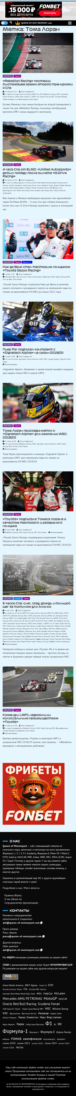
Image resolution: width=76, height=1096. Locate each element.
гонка (39, 185)
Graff (38, 183)
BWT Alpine (31, 985)
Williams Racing (60, 1008)
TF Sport (56, 623)
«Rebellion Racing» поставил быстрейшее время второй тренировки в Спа (38, 84)
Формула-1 (15, 1031)
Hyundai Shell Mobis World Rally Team (19, 994)
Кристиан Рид (30, 631)
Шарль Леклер (63, 1032)
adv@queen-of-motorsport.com (21, 922)
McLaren (59, 993)
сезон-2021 (23, 1043)
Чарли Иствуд (36, 641)
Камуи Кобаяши (18, 631)
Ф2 (55, 1024)
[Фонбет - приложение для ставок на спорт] (38, 10)
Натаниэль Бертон (42, 634)
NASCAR (63, 998)
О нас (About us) (13, 899)
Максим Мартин (54, 631)
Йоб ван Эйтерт (54, 628)
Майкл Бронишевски (17, 188)
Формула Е (27, 262)
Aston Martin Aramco (13, 985)
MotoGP (50, 998)
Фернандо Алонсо (9, 641)
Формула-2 (34, 1032)
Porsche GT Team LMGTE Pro (46, 621)
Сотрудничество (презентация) (21, 902)
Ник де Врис (8, 279)
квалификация (32, 1039)
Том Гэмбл (17, 190)
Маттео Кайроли (8, 99)
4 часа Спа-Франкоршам (14, 183)
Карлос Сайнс (56, 1013)
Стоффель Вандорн (42, 639)
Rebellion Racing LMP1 (51, 94)
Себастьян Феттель (35, 1024)
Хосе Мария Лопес (23, 641)
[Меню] (69, 23)
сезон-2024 (51, 1043)
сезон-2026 (8, 1047)
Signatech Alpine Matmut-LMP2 (31, 359)
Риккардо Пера (19, 636)
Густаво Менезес (61, 97)
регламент (61, 1039)
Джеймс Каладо (15, 628)
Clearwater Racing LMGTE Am (44, 616)
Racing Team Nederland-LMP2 (44, 277)
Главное (18, 598)
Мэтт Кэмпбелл (29, 634)
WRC (5, 1013)
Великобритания (62, 728)
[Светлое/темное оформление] (4, 23)
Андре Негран (53, 359)
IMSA (39, 993)
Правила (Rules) (13, 895)
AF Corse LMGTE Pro (22, 613)
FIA (25, 989)
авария (6, 1039)
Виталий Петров (53, 626)
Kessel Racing (46, 183)
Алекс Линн (11, 626)
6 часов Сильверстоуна (13, 728)
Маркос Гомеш (30, 188)
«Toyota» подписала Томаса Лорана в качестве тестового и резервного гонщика (34, 522)
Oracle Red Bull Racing (19, 1004)
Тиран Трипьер (55, 639)
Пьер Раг (63, 359)
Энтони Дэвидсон (63, 641)
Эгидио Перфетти (49, 641)
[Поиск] (11, 22)
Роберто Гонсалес (32, 636)
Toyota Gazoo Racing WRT (32, 1009)
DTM (50, 985)
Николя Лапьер (55, 634)
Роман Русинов (44, 636)
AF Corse (28, 183)
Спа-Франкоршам (22, 99)
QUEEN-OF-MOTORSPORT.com (36, 23)
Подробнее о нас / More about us (21, 888)
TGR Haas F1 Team (11, 1008)
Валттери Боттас (29, 1013)
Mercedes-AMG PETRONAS (22, 998)
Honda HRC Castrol (37, 989)
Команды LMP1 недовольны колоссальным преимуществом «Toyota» (30, 718)
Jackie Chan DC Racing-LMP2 (24, 621)
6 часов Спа (9, 94)
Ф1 (48, 1023)
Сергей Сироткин (14, 639)
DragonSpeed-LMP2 (24, 618)
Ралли (20, 1024)
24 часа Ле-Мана (11, 359)
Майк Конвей (42, 631)
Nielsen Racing (57, 183)
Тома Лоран (33, 99)
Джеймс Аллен (47, 185)
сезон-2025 (64, 1043)
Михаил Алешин (16, 634)
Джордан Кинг (28, 628)
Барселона (15, 1013)
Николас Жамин (43, 188)
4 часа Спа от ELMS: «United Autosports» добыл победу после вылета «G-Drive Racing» (37, 173)
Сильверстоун (20, 731)
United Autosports (15, 185)
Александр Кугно (29, 185)
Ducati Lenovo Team (12, 989)
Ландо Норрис (10, 1017)
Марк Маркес (9, 1024)
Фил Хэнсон (54, 190)
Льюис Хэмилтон (28, 1017)
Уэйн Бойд (45, 190)
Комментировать (11, 364)
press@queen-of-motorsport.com (22, 936)
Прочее (17, 76)
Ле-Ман (15, 446)
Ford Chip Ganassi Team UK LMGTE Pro (46, 618)
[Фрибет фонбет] (38, 794)
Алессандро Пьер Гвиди (25, 626)
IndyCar (48, 993)
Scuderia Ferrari (49, 1004)
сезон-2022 (37, 1043)
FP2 (41, 94)
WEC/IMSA (8, 76)
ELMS (34, 183)
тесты (19, 1047)
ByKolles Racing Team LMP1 (21, 616)
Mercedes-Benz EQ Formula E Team (18, 277)
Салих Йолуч (55, 636)
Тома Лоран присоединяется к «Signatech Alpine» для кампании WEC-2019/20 (35, 434)
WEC (52, 97)
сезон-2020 (9, 1043)
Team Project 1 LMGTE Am (29, 97)
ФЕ (60, 1024)
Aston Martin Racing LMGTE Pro (27, 94)
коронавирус (49, 1039)
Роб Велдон (54, 188)
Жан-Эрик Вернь (41, 628)
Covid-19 (42, 985)
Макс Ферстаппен (50, 1017)
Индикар (43, 1013)
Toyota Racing (45, 97)
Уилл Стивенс (35, 190)
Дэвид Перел (59, 185)
